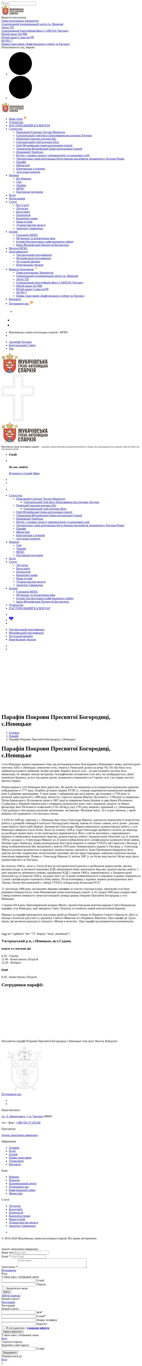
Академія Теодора (20, 341)
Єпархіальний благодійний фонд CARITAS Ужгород (34, 30)
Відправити (8, 1270)
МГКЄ (20, 188)
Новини (14, 175)
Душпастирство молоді (30, 225)
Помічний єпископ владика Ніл (36, 138)
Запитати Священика (29, 228)
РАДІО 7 (6, 40)
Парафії (21, 162)
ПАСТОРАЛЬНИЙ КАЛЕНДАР (29, 125)
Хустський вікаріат (28, 261)
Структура (15, 128)
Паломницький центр (22, 1183)
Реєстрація (8, 1302)
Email (6, 1256)
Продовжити (10, 1352)
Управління (16, 1160)
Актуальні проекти (28, 171)
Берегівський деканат (29, 264)
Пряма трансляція (20, 1157)
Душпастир (16, 122)
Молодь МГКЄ (18, 248)
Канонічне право (27, 218)
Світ (19, 181)
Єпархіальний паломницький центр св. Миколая (32, 24)
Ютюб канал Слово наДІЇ (17, 37)
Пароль (41, 1284)
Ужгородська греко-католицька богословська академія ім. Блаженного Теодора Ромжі (70, 158)
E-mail (40, 1280)
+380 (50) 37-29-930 (28, 1122)
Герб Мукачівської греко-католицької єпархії (44, 145)
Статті (13, 201)
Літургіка (22, 208)
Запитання (9, 1266)
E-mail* (41, 1316)
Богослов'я (23, 211)
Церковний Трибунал (29, 152)
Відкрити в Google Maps (24, 473)
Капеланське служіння (30, 168)
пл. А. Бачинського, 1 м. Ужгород (22, 1116)
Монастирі (23, 165)
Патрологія (23, 215)
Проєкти (14, 1180)
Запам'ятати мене (16, 1288)
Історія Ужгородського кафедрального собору (45, 241)
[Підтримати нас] (11, 619)
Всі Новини (23, 178)
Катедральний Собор (22, 345)
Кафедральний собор (22, 1190)
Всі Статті (22, 205)
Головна (14, 1147)
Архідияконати (18, 251)
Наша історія (24, 221)
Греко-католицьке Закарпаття (19, 20)
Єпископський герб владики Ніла (37, 142)
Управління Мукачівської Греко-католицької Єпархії (49, 148)
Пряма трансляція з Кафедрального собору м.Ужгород (35, 44)
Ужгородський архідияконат (34, 254)
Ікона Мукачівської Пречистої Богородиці (42, 244)
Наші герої (16, 118)
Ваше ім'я (7, 1252)
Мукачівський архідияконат (33, 258)
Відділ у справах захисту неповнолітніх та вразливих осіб (52, 155)
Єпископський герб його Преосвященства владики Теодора (54, 135)
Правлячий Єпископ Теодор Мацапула (40, 132)
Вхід (4, 1338)
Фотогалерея (17, 198)
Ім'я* (39, 1312)
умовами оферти (38, 1327)
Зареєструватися (12, 1331)
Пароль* (41, 1323)
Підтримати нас (19, 303)
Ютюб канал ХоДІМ (14, 34)
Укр (11, 348)
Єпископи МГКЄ (27, 235)
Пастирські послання (29, 191)
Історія (13, 231)
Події (12, 195)
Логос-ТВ (7, 27)
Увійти (6, 1292)
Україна (21, 185)
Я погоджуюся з (27, 1327)
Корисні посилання (21, 269)
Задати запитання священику (31, 311)
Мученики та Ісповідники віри (35, 238)
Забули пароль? (11, 1295)
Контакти (15, 299)
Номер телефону (46, 1320)
